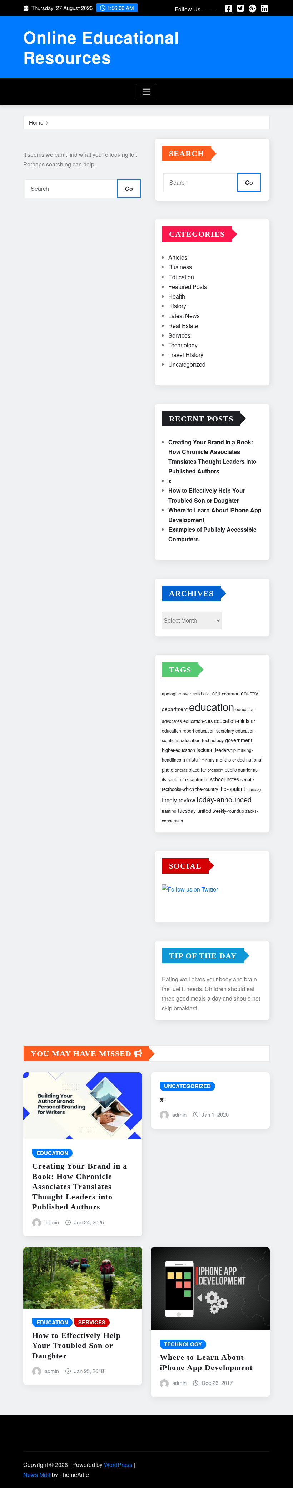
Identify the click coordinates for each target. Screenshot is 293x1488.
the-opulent (232, 788)
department (175, 708)
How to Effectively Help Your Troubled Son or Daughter (76, 1345)
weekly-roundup (228, 810)
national (254, 759)
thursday (254, 789)
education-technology (202, 740)
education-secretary (214, 731)
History (177, 306)
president (215, 770)
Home (36, 122)
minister (191, 759)
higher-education (178, 750)
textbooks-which (178, 789)
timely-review (178, 800)
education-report (178, 731)
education (211, 706)
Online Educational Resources (101, 46)
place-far (197, 769)
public (231, 769)
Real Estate (183, 326)
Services (179, 335)
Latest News (184, 315)
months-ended (230, 759)
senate (247, 779)
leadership (225, 750)
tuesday (187, 810)
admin (52, 1222)
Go (129, 188)
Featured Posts (187, 286)
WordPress (118, 1464)
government (238, 740)
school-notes (224, 779)
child (197, 693)
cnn (216, 693)
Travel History (185, 355)
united (204, 810)
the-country (206, 789)
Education (181, 277)
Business (180, 267)
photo (167, 769)
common (230, 693)
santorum (199, 779)
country (249, 693)
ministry (208, 760)
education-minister (234, 720)
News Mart (36, 1474)
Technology (183, 345)
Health (176, 296)
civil (207, 693)
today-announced (224, 799)
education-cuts (198, 721)
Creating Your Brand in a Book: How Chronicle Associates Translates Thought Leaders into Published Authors (79, 1186)
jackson (205, 749)
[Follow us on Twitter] (212, 890)
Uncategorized (186, 364)
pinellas (181, 770)
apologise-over (176, 693)
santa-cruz (178, 779)
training (169, 811)
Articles (177, 257)
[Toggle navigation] (147, 92)
